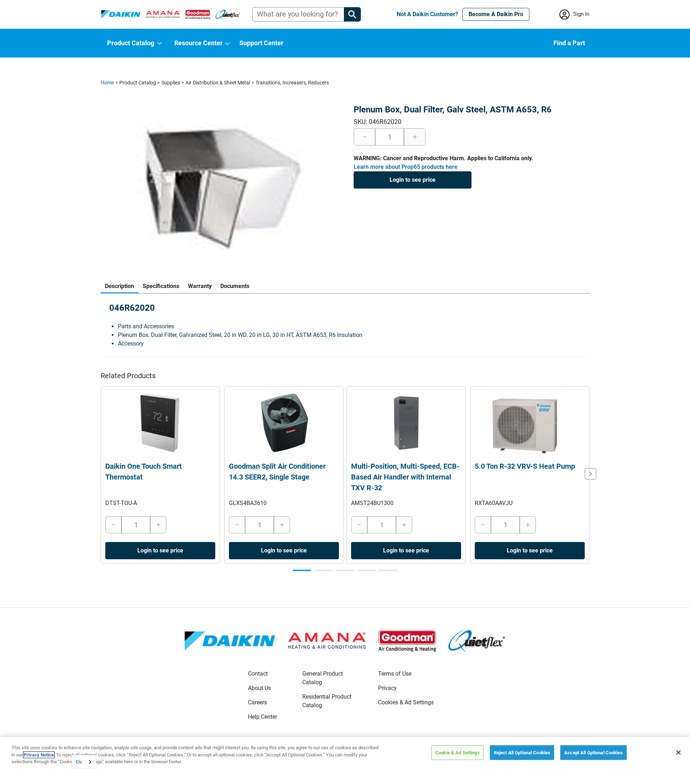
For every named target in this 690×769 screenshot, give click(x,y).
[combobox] (84, 762)
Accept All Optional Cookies (593, 752)
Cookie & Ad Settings (457, 752)
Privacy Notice (39, 755)
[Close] (678, 752)
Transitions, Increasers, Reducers (292, 82)
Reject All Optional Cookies (522, 752)
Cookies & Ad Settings (406, 702)
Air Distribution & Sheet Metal (217, 82)
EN (79, 762)
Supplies (170, 82)
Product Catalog (137, 82)
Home (107, 82)
